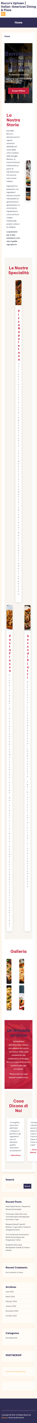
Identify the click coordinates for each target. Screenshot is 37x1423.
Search (10, 1179)
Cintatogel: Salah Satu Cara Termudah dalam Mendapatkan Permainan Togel (18, 1216)
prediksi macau (20, 1372)
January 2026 (11, 1306)
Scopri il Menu (18, 91)
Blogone (5, 1418)
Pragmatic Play (11, 1386)
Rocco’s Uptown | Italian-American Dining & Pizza (18, 6)
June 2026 (10, 1292)
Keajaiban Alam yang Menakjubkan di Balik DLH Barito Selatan (18, 1247)
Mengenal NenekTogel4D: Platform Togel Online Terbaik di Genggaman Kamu (18, 1227)
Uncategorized (11, 1338)
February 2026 (11, 1301)
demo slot (10, 1372)
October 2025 (11, 1316)
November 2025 (12, 1311)
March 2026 (10, 1297)
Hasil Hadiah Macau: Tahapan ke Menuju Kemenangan (18, 1207)
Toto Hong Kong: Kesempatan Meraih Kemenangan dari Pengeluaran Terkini (17, 1237)
